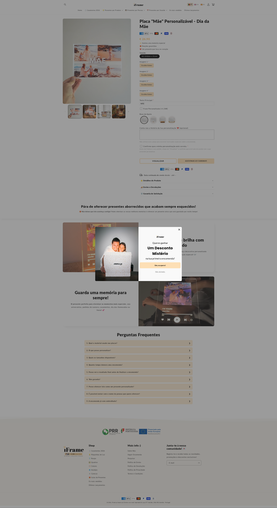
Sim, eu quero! (160, 265)
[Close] (179, 229)
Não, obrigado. (160, 272)
